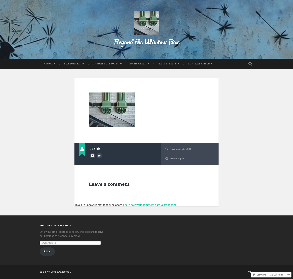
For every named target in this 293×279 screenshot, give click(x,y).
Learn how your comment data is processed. (150, 204)
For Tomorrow (74, 63)
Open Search (250, 64)
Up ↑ (250, 272)
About (48, 63)
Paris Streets (167, 63)
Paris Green (138, 63)
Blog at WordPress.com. (56, 272)
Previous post (177, 158)
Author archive (92, 155)
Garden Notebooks (106, 63)
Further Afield (199, 63)
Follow (47, 251)
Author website (99, 155)
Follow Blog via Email (55, 225)
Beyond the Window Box (146, 41)
